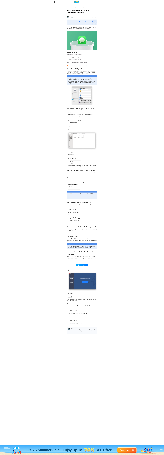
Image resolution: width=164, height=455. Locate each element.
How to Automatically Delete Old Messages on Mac (76, 60)
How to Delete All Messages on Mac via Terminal (75, 57)
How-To (71, 7)
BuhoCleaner (87, 246)
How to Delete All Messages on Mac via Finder (75, 56)
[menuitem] (81, 2)
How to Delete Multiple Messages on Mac (74, 54)
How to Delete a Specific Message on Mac (74, 59)
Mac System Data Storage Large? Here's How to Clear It (80, 65)
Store (96, 1)
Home (81, 1)
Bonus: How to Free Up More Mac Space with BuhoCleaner (77, 62)
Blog (101, 1)
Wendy (69, 16)
